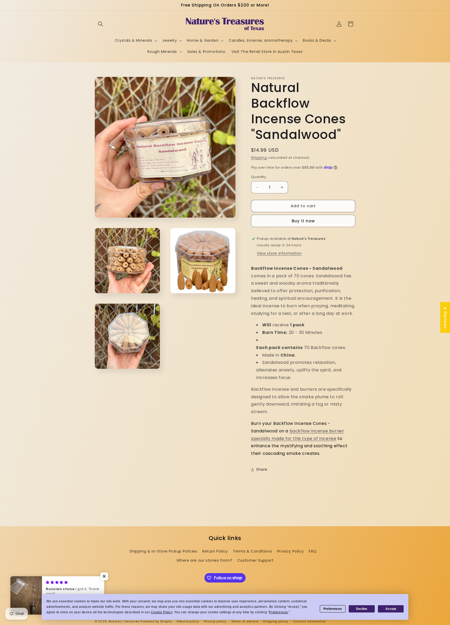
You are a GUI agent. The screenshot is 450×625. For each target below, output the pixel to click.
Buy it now (303, 221)
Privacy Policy (290, 551)
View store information (279, 253)
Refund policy (188, 621)
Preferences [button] (278, 612)
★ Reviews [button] (445, 317)
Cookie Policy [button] (161, 612)
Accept (390, 609)
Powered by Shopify (156, 621)
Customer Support (255, 560)
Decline (361, 609)
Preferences (332, 609)
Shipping (259, 157)
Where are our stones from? (204, 560)
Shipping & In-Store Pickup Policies (163, 551)
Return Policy (215, 551)
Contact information (309, 621)
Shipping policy (275, 621)
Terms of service (244, 621)
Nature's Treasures (124, 621)
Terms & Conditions (252, 551)
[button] (100, 24)
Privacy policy (215, 621)
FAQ (313, 551)
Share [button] (261, 469)
